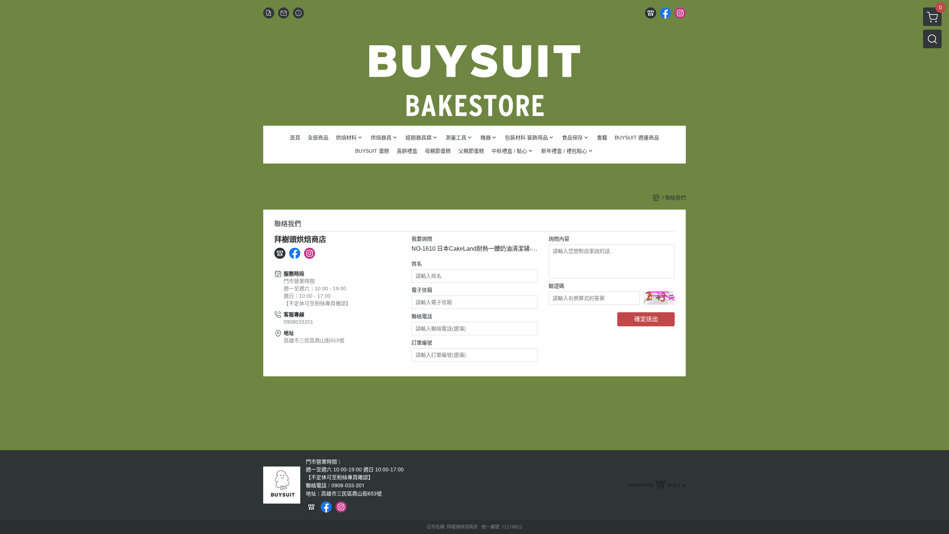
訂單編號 (421, 343)
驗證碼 (556, 286)
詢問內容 (559, 239)
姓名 (416, 264)
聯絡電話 (421, 316)
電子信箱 (421, 290)
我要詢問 (421, 239)
